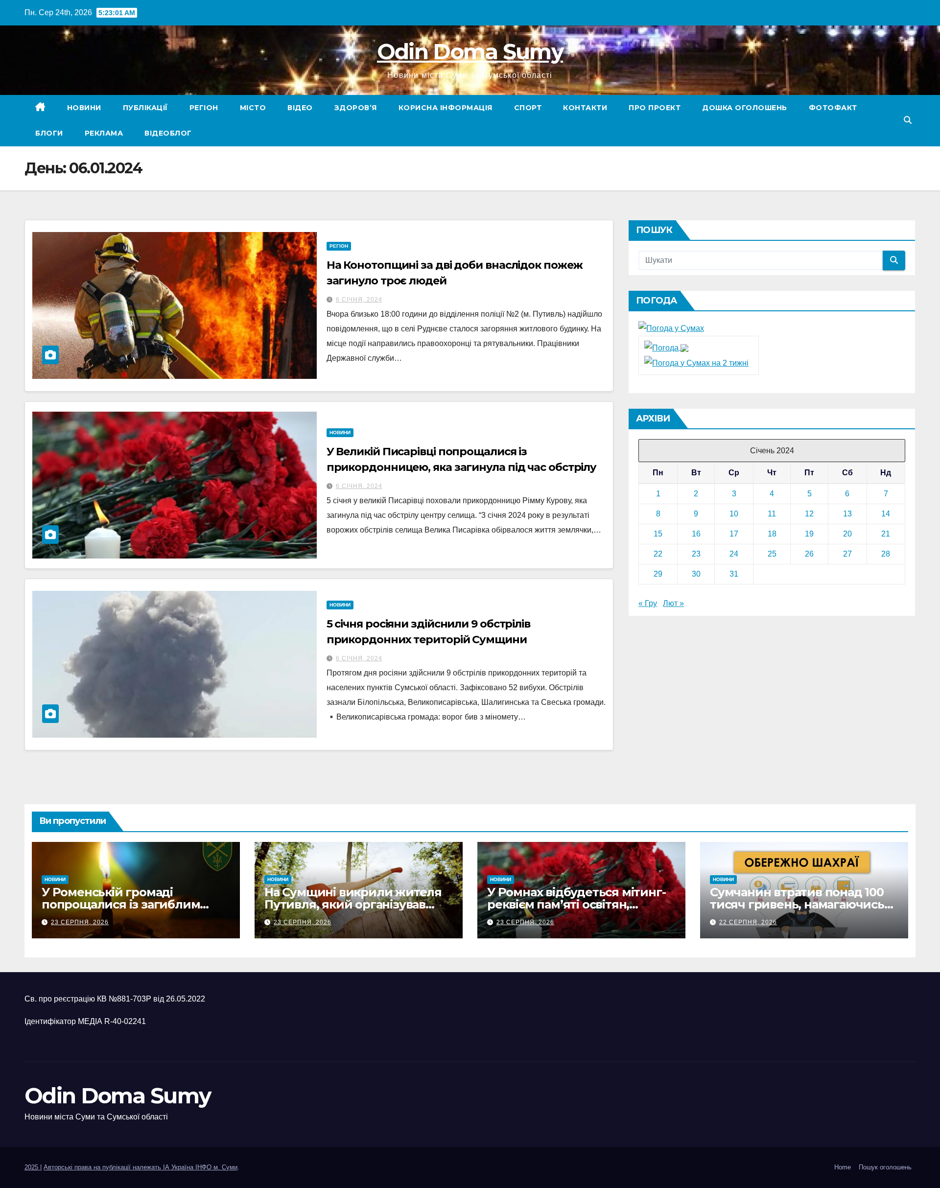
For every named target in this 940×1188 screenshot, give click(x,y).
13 (847, 514)
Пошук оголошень (885, 1167)
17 (733, 534)
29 (658, 574)
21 (885, 534)
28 (885, 554)
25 (772, 554)
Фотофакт (833, 107)
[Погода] (666, 347)
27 (847, 554)
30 (696, 574)
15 (658, 534)
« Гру (647, 603)
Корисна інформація (446, 107)
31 (733, 574)
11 (772, 514)
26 (809, 554)
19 (809, 534)
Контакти (585, 107)
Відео (300, 107)
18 (772, 534)
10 (733, 514)
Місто (253, 107)
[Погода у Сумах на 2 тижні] (696, 362)
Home (842, 1167)
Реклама (104, 133)
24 (733, 554)
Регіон (203, 107)
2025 (32, 1167)
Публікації (145, 107)
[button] (908, 120)
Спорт (528, 107)
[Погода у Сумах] (671, 328)
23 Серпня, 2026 (80, 922)
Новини (84, 107)
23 (696, 554)
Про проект (655, 107)
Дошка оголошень (744, 107)
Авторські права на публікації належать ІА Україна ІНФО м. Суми (140, 1167)
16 (696, 534)
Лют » (673, 603)
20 (847, 534)
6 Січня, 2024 (359, 299)
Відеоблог (168, 133)
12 (809, 514)
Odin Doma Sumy (470, 51)
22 (658, 554)
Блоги (49, 133)
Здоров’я (355, 107)
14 (885, 514)
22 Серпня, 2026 (748, 922)
